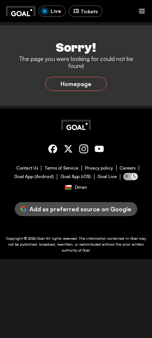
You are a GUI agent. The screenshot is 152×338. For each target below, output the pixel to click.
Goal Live (107, 176)
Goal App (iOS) (76, 176)
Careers (127, 168)
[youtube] (99, 150)
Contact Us (27, 168)
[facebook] (53, 150)
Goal (41, 238)
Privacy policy (99, 168)
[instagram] (84, 150)
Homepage (76, 84)
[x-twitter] (68, 150)
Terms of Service (61, 168)
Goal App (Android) (34, 176)
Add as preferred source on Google (80, 209)
